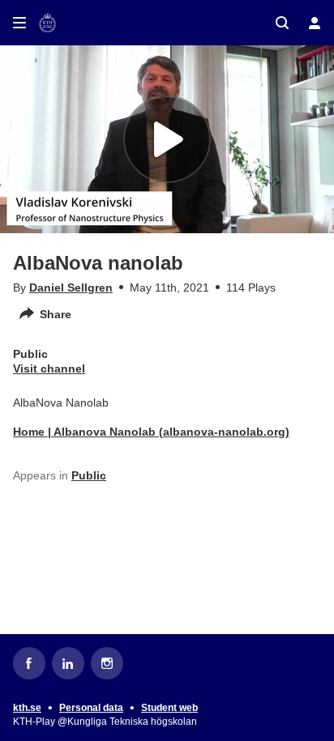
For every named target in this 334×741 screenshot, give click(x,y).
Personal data (91, 707)
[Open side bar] (19, 23)
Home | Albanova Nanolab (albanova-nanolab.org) (151, 431)
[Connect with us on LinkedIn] (68, 663)
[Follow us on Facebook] (29, 663)
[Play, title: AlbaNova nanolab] (167, 139)
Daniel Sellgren (71, 287)
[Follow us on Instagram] (107, 663)
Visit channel (49, 368)
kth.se (27, 707)
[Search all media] (282, 23)
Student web (169, 707)
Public (88, 475)
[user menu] (315, 23)
